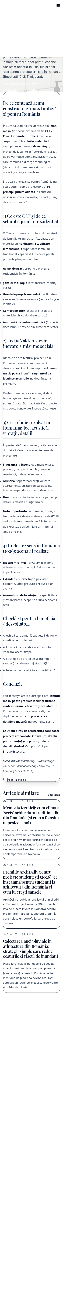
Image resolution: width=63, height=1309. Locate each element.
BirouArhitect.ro (13, 751)
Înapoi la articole (16, 779)
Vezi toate (54, 794)
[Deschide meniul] (58, 5)
